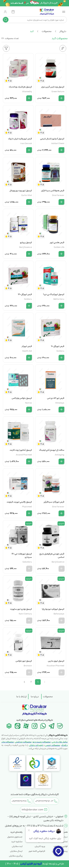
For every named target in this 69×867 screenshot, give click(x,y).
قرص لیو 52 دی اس (55, 398)
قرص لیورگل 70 (57, 346)
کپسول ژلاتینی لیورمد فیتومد (19, 502)
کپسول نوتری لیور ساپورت (21, 609)
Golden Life (59, 247)
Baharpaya (59, 614)
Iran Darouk (26, 143)
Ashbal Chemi (57, 143)
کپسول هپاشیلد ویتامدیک (20, 87)
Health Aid (27, 351)
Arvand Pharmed (24, 455)
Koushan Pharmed (55, 666)
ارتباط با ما (21, 696)
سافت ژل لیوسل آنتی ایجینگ (51, 450)
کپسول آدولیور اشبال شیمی (52, 139)
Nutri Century (25, 614)
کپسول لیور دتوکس (24, 661)
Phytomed (27, 507)
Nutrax (28, 403)
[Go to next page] (24, 682)
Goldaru (28, 299)
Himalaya (59, 403)
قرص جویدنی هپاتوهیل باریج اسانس (51, 555)
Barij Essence (25, 247)
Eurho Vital (26, 195)
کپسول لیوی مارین (56, 661)
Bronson (28, 666)
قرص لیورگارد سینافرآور (54, 502)
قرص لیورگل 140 (25, 294)
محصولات (48, 696)
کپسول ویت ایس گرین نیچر (52, 87)
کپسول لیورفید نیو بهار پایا (53, 609)
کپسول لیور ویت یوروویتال (21, 190)
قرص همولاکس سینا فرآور (52, 190)
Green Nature (57, 91)
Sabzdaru (27, 562)
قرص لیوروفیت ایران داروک (20, 139)
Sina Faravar (58, 195)
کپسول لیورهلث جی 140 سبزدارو (22, 555)
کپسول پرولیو (26, 242)
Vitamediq (27, 91)
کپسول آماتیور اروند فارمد (21, 450)
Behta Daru (58, 299)
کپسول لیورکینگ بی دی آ (53, 294)
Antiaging (59, 455)
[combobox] (37, 19)
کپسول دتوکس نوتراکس (22, 398)
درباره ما (35, 696)
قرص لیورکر (27, 346)
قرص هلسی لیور (57, 242)
